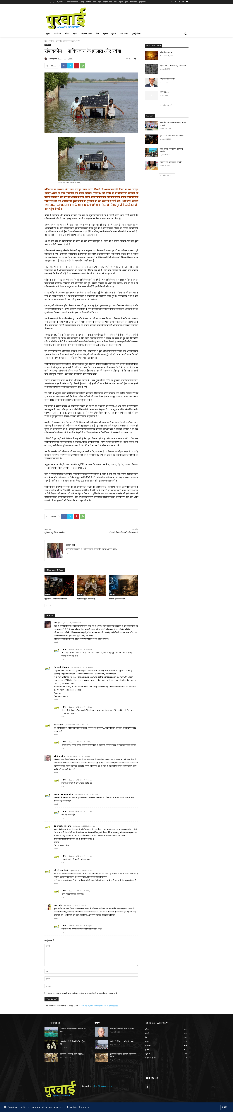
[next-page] (50, 605)
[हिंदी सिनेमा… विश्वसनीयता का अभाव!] (59, 585)
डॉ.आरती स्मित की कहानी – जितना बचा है (123, 532)
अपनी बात (51, 41)
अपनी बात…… (164, 92)
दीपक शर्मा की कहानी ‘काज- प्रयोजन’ (122, 1029)
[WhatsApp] (82, 65)
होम (45, 41)
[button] (185, 33)
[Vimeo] (183, 1)
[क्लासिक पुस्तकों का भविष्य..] (123, 585)
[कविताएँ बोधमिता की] (151, 55)
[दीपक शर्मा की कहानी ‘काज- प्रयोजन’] (101, 1032)
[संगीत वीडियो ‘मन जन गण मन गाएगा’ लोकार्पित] (151, 152)
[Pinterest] (76, 65)
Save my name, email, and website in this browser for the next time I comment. (82, 993)
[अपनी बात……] (151, 95)
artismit (58, 905)
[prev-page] (46, 605)
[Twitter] (179, 1)
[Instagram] (175, 1)
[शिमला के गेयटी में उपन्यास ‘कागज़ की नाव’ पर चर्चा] (151, 125)
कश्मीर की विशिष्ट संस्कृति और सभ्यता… (123, 1041)
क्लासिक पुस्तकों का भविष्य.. (117, 599)
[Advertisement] (137, 18)
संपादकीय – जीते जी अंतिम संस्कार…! (72, 1054)
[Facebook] (172, 1)
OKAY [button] (224, 1107)
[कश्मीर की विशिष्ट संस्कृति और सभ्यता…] (101, 1044)
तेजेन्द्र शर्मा (53, 59)
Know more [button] (84, 1107)
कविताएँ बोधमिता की (166, 52)
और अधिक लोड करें (166, 105)
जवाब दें (56, 642)
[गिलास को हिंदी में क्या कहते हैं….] (91, 585)
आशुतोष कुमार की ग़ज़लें (167, 79)
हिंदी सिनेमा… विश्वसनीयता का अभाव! (55, 599)
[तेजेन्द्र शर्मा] (46, 58)
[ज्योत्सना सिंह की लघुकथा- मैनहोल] (151, 165)
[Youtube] (187, 1)
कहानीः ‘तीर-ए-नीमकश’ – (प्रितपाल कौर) (173, 66)
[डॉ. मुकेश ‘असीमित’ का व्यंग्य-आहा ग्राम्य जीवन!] (101, 1057)
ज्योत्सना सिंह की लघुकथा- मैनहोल (171, 162)
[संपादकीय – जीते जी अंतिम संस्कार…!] (51, 1057)
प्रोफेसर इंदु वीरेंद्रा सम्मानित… (55, 532)
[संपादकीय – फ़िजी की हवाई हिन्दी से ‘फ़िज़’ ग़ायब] (51, 1032)
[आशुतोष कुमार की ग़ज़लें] (151, 82)
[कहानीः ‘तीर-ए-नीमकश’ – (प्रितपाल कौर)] (151, 69)
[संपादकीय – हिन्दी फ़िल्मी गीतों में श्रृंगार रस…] (51, 1044)
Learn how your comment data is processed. (99, 1006)
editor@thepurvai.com (102, 1086)
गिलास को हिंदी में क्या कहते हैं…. (86, 599)
